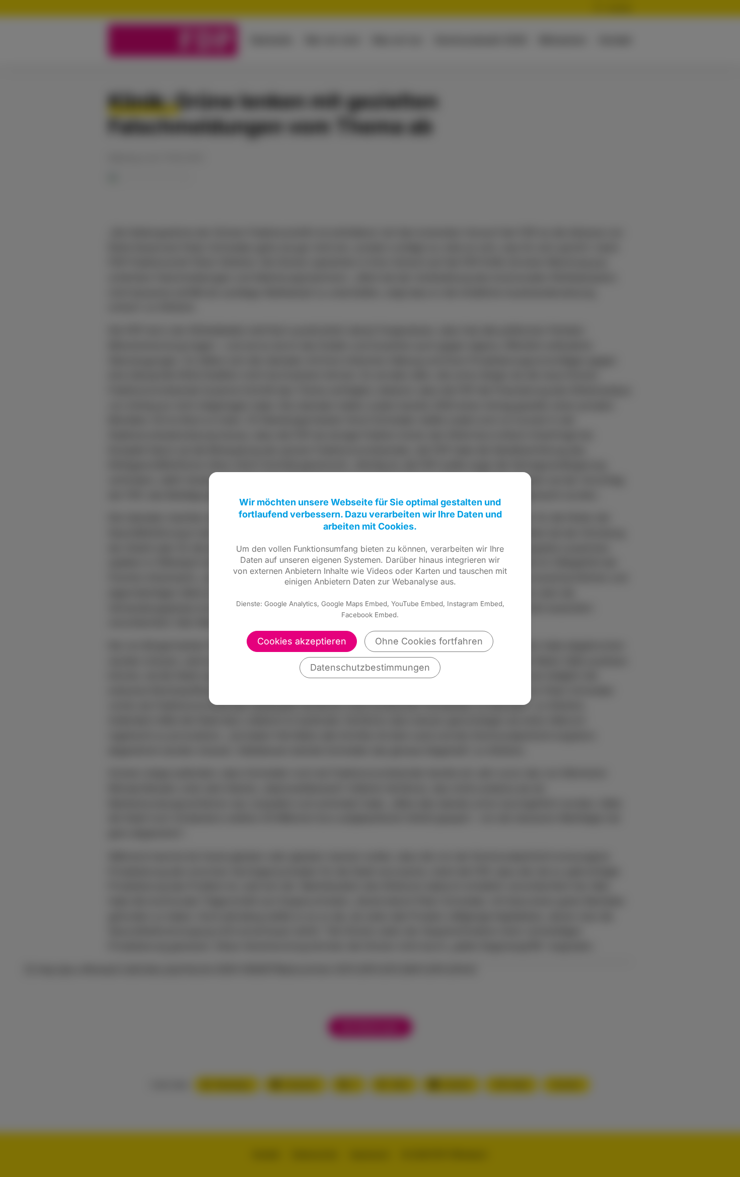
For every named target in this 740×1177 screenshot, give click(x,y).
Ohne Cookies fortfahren (429, 641)
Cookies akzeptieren (301, 641)
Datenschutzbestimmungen (370, 667)
